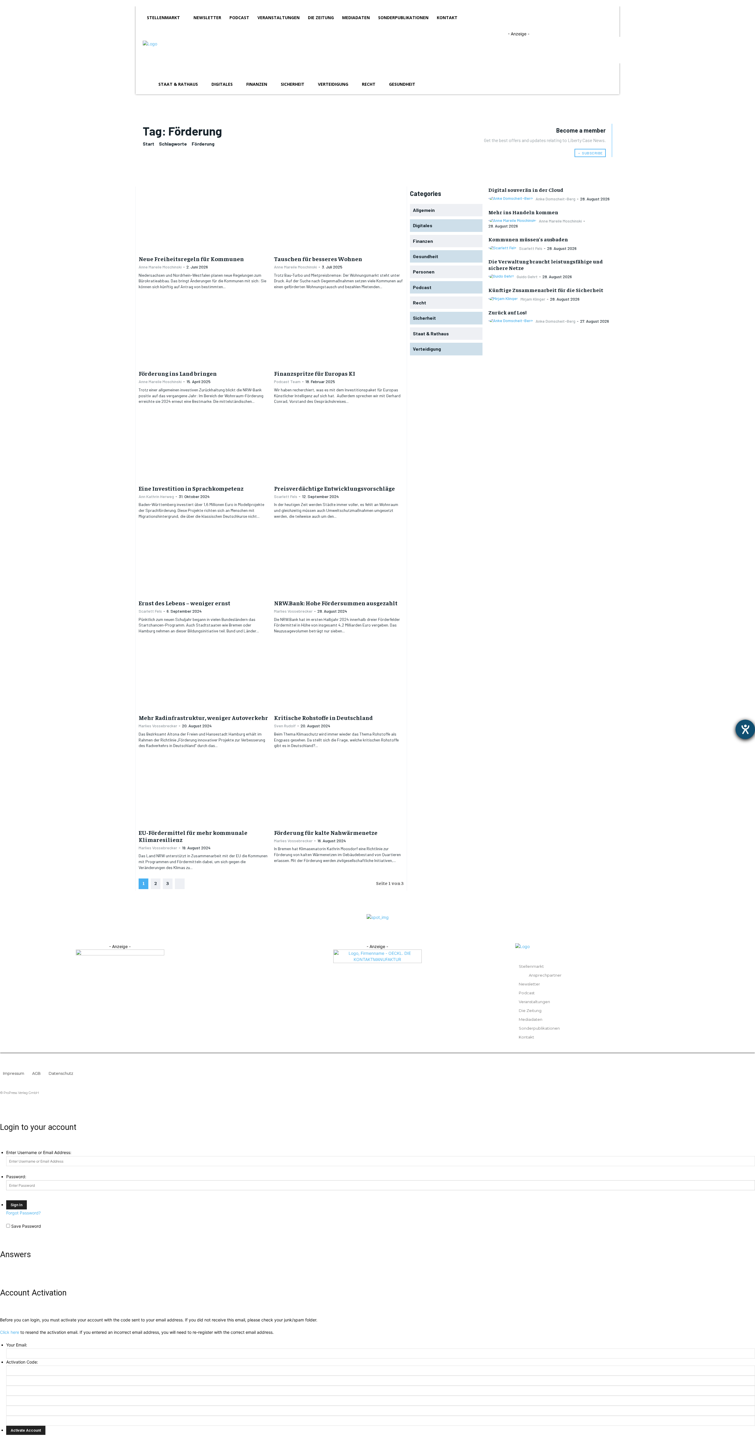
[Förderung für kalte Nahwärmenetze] (338, 792)
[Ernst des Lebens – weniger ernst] (203, 563)
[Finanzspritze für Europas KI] (338, 333)
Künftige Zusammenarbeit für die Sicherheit (545, 289)
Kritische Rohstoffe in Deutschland (323, 717)
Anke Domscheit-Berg (555, 198)
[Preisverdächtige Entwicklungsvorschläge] (338, 448)
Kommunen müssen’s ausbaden (528, 239)
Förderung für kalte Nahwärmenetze (326, 832)
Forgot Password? (23, 1212)
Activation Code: (22, 1361)
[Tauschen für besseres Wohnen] (338, 219)
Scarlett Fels (285, 496)
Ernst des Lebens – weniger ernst (184, 602)
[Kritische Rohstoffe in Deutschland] (338, 678)
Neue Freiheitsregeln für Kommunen (191, 258)
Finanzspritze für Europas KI (314, 373)
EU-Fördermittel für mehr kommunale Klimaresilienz (193, 836)
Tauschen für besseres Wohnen (318, 258)
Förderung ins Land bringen (178, 373)
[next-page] (180, 883)
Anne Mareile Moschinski (160, 266)
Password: (16, 1176)
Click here (9, 1332)
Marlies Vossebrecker (293, 611)
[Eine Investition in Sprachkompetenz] (203, 448)
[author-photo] (511, 198)
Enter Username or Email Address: (38, 1152)
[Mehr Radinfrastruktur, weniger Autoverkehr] (203, 678)
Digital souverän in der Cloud (525, 189)
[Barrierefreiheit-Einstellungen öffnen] (745, 729)
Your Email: (16, 1344)
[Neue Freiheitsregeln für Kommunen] (203, 219)
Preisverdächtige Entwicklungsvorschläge (334, 488)
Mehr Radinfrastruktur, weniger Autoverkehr (203, 717)
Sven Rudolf (285, 725)
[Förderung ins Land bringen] (203, 333)
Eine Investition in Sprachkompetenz (191, 488)
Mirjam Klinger (533, 298)
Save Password (26, 1226)
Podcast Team (287, 381)
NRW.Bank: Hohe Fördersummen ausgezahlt (336, 602)
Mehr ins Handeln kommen (523, 212)
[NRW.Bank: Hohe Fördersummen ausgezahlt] (338, 563)
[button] (605, 84)
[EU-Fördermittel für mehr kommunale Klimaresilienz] (203, 792)
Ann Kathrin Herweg (156, 496)
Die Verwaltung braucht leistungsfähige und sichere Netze (545, 264)
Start (148, 143)
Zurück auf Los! (507, 312)
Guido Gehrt (527, 276)
